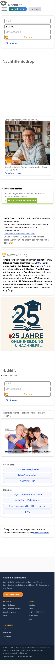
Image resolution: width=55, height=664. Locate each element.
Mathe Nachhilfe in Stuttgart (27, 500)
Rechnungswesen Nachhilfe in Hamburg (27, 506)
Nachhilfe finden (13, 595)
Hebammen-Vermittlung (24, 656)
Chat (31, 609)
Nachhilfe (15, 5)
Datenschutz (7, 632)
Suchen (35, 9)
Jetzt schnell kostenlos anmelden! (19, 233)
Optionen (11, 43)
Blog (30, 619)
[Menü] (4, 9)
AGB (4, 629)
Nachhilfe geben (27, 481)
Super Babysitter (8, 656)
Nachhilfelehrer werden (12, 609)
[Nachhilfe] (3, 5)
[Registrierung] (27, 164)
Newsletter (33, 616)
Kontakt (32, 605)
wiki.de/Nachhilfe (41, 532)
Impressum (7, 636)
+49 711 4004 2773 (37, 612)
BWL (27, 512)
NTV (46, 266)
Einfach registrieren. (14, 173)
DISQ (38, 263)
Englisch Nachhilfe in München (27, 494)
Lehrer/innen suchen (27, 475)
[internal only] (0, 563)
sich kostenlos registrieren (27, 469)
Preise (5, 616)
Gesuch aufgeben (9, 612)
